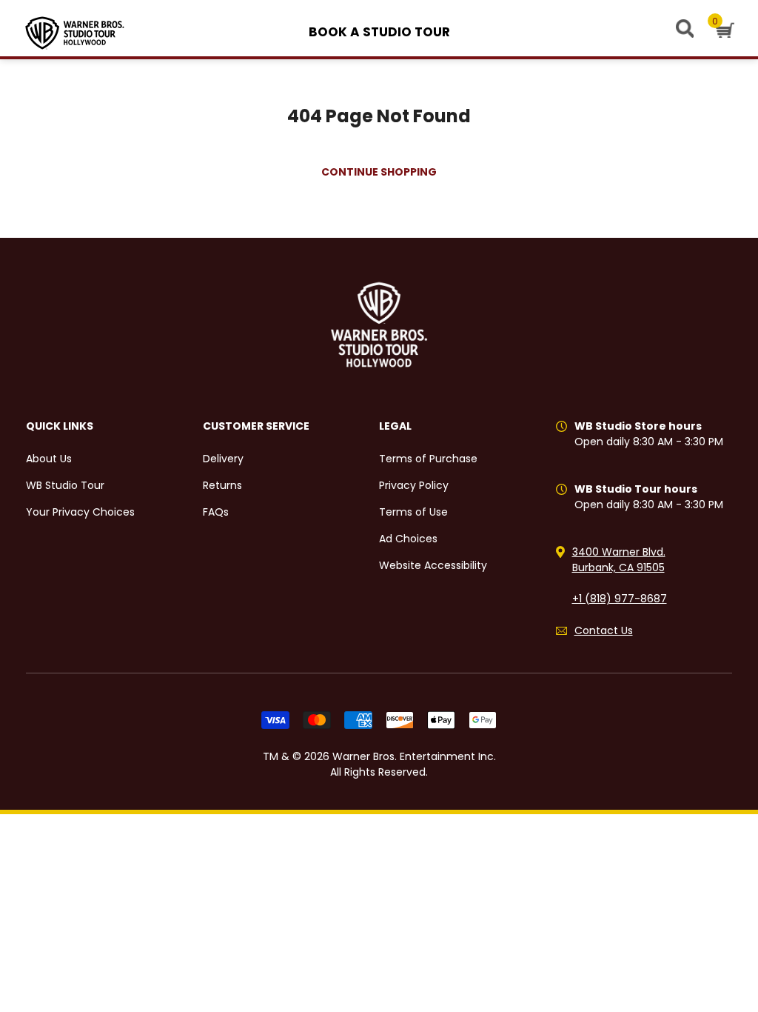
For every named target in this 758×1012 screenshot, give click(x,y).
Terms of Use (413, 512)
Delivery (223, 458)
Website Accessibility (433, 565)
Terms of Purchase (428, 458)
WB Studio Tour (65, 485)
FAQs (216, 512)
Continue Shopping (379, 171)
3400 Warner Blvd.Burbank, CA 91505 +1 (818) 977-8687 (619, 575)
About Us (49, 458)
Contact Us (603, 630)
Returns (222, 485)
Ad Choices (408, 538)
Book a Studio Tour (379, 32)
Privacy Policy (414, 485)
